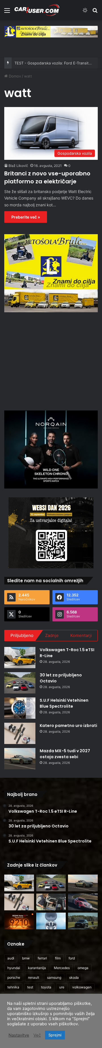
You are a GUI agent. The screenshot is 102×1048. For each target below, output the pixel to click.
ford (72, 958)
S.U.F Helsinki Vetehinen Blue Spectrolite (64, 703)
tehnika (13, 987)
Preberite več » (25, 217)
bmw (26, 958)
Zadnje (52, 635)
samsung (54, 977)
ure (61, 987)
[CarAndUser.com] (37, 10)
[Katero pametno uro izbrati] (19, 733)
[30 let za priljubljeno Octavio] (19, 682)
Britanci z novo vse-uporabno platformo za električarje (47, 177)
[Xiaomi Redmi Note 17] (19, 921)
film (58, 958)
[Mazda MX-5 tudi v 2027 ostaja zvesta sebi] (19, 758)
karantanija (37, 968)
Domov (14, 76)
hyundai (13, 968)
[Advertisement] (51, 360)
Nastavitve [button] (18, 1035)
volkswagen (82, 987)
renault (33, 977)
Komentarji (81, 635)
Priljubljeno (21, 635)
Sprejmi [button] (54, 1035)
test (30, 987)
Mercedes (62, 968)
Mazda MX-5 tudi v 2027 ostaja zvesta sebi (65, 754)
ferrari (42, 958)
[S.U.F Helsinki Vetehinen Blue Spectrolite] (19, 708)
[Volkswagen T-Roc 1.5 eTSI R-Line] (19, 657)
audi (10, 958)
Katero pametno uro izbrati (68, 725)
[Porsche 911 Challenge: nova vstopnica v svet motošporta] (83, 902)
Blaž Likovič (18, 166)
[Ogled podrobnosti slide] (51, 31)
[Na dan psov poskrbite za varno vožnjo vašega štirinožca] (51, 902)
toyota (46, 987)
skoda (74, 977)
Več (37, 1035)
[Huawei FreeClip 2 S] (51, 921)
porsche (13, 977)
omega (83, 968)
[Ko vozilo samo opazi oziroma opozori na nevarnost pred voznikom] (83, 921)
